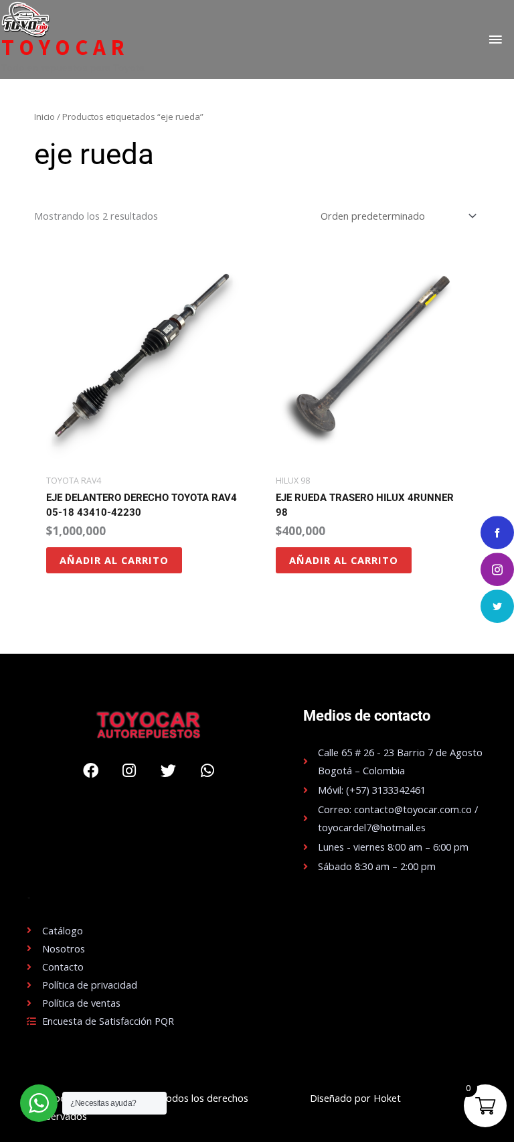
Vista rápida (142, 457)
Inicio (44, 117)
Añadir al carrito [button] (114, 560)
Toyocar (65, 47)
